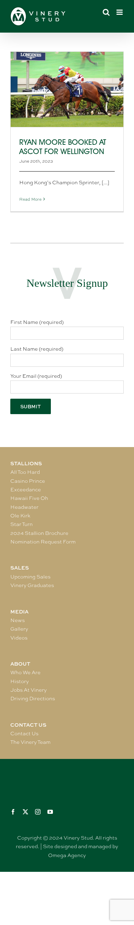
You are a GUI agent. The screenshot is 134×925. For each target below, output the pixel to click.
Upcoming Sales (30, 576)
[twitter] (25, 812)
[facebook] (13, 812)
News (17, 620)
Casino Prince (27, 481)
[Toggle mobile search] (106, 12)
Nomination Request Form (43, 541)
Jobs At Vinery (28, 690)
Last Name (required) (36, 349)
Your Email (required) (36, 376)
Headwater (24, 507)
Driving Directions (32, 698)
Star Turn (21, 524)
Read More (30, 199)
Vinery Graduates (32, 585)
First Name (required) (37, 322)
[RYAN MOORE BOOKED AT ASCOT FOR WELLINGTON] (67, 89)
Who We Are (25, 672)
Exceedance (25, 489)
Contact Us (24, 733)
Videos (18, 637)
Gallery (19, 628)
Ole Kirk (20, 515)
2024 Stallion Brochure (39, 533)
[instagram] (38, 812)
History (19, 681)
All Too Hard (25, 472)
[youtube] (50, 812)
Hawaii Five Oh (29, 498)
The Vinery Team (30, 742)
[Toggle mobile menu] (120, 12)
